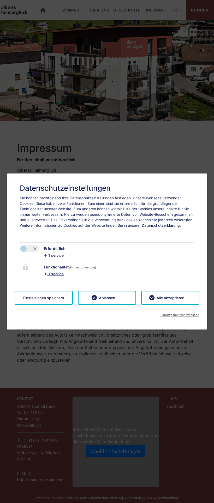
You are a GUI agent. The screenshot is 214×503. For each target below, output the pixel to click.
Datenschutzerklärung (161, 225)
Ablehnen (107, 298)
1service (54, 255)
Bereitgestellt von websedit (179, 315)
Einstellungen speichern (43, 298)
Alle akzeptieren (170, 298)
